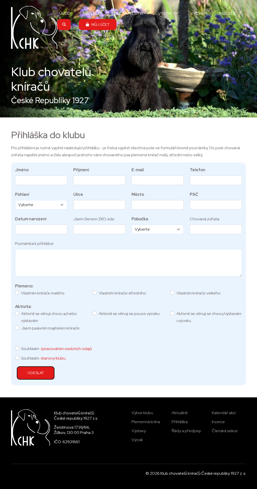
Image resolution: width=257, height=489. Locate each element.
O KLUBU (91, 13)
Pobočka (140, 219)
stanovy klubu (53, 358)
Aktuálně (180, 412)
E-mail (138, 170)
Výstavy (139, 430)
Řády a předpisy (186, 430)
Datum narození (30, 219)
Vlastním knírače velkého (198, 293)
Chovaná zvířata (204, 219)
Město (138, 194)
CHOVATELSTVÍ (128, 13)
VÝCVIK (197, 13)
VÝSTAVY (166, 13)
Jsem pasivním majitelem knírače (50, 328)
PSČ (194, 194)
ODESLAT (35, 372)
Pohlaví (22, 194)
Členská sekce (225, 430)
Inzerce (218, 421)
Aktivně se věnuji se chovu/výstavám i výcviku (208, 317)
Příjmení (81, 170)
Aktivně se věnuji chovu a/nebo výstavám (49, 317)
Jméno (22, 170)
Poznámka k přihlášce (34, 243)
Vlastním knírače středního (122, 293)
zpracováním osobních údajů (66, 348)
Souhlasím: (56, 348)
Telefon (197, 170)
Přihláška (180, 421)
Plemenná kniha (146, 421)
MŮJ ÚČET (99, 24)
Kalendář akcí (224, 412)
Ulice (78, 194)
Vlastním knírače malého (43, 293)
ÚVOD (65, 13)
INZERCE (227, 13)
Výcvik (137, 439)
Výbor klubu (142, 412)
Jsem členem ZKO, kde (93, 219)
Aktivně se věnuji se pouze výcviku (129, 313)
